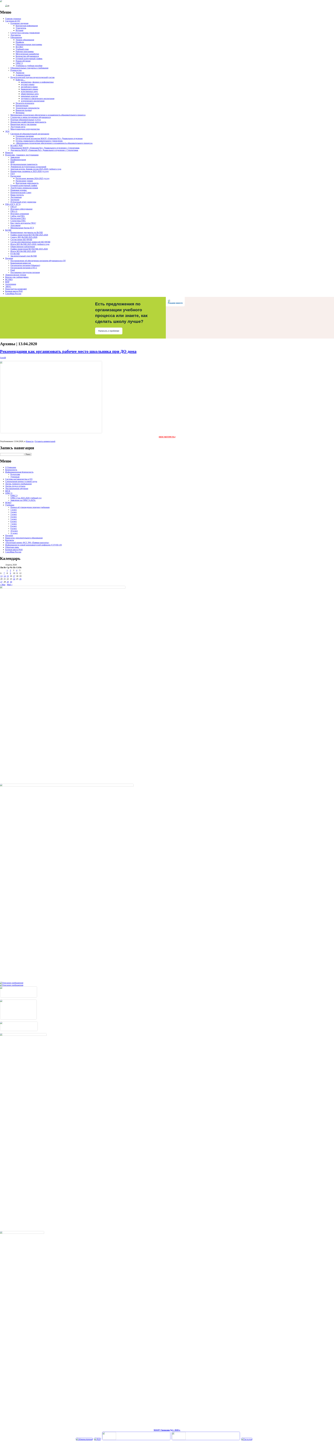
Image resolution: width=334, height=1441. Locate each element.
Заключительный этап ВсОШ (23, 256)
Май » (9, 584)
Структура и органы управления (25, 33)
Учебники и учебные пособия (29, 65)
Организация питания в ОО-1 (23, 268)
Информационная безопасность (19, 472)
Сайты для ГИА (17, 216)
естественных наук (29, 91)
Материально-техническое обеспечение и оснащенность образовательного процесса (47, 115)
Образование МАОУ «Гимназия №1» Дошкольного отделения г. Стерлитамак (44, 148)
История (19, 30)
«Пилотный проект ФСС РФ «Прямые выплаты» (27, 542)
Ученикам (14, 477)
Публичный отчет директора (23, 202)
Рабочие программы (25, 51)
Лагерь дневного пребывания (18, 484)
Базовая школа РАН (14, 291)
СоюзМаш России (13, 293)
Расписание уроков (24, 181)
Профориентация (18, 160)
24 (14, 579)
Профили (20, 42)
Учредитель (21, 28)
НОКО (8, 502)
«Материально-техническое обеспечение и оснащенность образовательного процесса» (54, 143)
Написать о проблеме (108, 331)
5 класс (13, 519)
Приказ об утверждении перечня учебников (30, 507)
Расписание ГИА (18, 218)
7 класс (13, 524)
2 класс (13, 514)
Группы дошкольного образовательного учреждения (39, 141)
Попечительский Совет (20, 192)
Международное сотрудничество (25, 129)
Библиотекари (22, 105)
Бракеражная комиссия (20, 263)
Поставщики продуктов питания (25, 272)
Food (12, 270)
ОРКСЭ (19, 63)
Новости (9, 152)
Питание (9, 258)
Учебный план (22, 49)
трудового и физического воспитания (37, 98)
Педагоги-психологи (25, 103)
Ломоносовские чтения (15, 275)
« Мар (2, 584)
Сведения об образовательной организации (29, 134)
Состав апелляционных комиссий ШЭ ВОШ (30, 242)
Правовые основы (18, 190)
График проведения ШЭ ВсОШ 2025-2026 (29, 235)
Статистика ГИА (18, 221)
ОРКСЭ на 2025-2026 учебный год (25, 498)
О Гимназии (10, 467)
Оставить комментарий (45, 441)
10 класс (14, 531)
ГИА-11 (13, 211)
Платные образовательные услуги (25, 120)
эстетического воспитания (32, 101)
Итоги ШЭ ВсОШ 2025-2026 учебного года (29, 244)
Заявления (15, 157)
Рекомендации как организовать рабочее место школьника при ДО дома (68, 351)
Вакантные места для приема (23, 124)
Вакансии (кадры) (24, 110)
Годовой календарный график (29, 58)
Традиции (14, 199)
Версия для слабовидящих (17, 277)
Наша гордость (17, 195)
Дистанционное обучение (16, 488)
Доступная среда (17, 127)
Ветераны (20, 112)
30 (11, 582)
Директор (20, 73)
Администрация (23, 75)
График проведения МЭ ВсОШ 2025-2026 (29, 249)
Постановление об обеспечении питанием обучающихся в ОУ (38, 261)
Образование (16, 37)
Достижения (16, 197)
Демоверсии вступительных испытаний (28, 167)
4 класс (13, 517)
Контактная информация (27, 26)
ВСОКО (19, 47)
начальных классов (29, 96)
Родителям (15, 474)
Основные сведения (19, 23)
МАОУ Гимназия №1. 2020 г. (167, 1430)
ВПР (12, 162)
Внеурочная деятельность (27, 183)
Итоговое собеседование (21, 209)
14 (5, 576)
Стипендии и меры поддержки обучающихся (30, 117)
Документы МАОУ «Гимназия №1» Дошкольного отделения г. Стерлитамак (44, 150)
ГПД (12, 174)
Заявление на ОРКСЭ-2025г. (23, 500)
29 (8, 582)
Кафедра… (20, 80)
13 (1, 576)
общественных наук (30, 94)
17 (14, 576)
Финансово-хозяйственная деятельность (28, 122)
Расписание (15, 176)
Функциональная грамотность (23, 164)
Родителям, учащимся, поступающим (21, 155)
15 (8, 576)
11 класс (14, 533)
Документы (15, 35)
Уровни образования (25, 40)
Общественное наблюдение (22, 246)
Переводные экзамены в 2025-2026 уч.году (29, 171)
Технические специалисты (27, 108)
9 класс (13, 528)
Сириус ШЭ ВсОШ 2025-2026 (23, 237)
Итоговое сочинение (19, 214)
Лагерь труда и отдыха (15, 486)
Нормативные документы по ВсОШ (26, 232)
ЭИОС (8, 286)
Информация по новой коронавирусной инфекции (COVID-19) (33, 545)
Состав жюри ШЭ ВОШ (21, 239)
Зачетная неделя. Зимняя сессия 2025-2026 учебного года (35, 169)
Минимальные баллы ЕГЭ (22, 228)
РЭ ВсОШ (15, 254)
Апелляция (15, 225)
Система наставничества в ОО (18, 479)
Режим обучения (23, 61)
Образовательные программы (29, 44)
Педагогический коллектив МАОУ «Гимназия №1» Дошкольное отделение (49, 138)
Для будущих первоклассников (24, 188)
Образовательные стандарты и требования (29, 68)
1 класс (13, 510)
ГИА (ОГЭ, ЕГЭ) (12, 204)
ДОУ (7, 131)
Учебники (9, 505)
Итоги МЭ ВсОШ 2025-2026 (23, 251)
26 (20, 579)
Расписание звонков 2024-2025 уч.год (32, 178)
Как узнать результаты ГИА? (23, 223)
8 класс (13, 526)
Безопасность (11, 470)
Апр (3, 358)
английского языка (29, 87)
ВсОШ (8, 230)
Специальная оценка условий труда (21, 481)
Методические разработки (27, 54)
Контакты (9, 540)
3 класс (13, 512)
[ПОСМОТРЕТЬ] (167, 437)
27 (1, 582)
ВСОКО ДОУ (16, 145)
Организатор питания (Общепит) (25, 265)
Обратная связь (12, 547)
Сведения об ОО (12, 21)
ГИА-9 (13, 207)
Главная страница (13, 18)
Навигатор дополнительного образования (24, 538)
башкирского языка (29, 89)
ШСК (7, 491)
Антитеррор (10, 284)
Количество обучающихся (27, 56)
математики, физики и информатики (37, 82)
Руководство (16, 70)
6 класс (13, 521)
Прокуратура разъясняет (16, 289)
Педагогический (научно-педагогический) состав (32, 77)
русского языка (27, 84)
